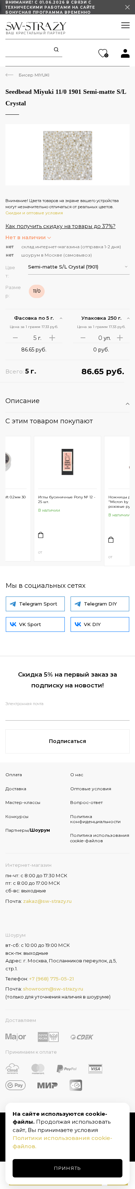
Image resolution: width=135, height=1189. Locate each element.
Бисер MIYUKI (34, 75)
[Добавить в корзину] (40, 535)
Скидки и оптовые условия (34, 212)
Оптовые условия (90, 788)
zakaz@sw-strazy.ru (47, 901)
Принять (67, 1168)
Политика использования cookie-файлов (99, 837)
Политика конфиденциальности (95, 819)
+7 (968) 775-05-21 (51, 979)
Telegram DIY (100, 604)
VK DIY (92, 624)
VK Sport (30, 624)
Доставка (15, 788)
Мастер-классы (22, 802)
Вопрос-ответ (86, 802)
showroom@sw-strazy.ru (53, 989)
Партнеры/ (27, 830)
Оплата (13, 774)
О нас (76, 774)
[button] (79, 267)
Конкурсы (16, 816)
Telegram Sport (38, 604)
